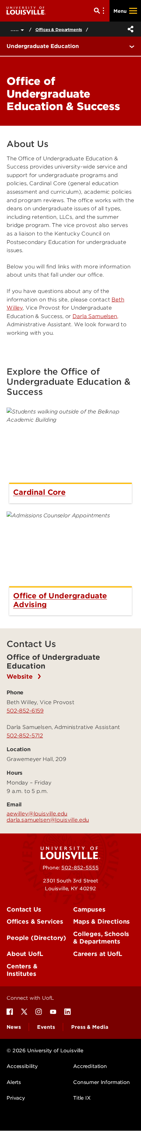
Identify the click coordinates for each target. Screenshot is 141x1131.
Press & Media (89, 1027)
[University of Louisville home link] (26, 11)
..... (15, 28)
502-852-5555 (79, 868)
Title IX (82, 1098)
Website (21, 676)
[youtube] (53, 1012)
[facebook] (10, 1012)
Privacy (16, 1098)
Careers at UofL (97, 953)
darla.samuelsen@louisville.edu (48, 819)
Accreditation (90, 1066)
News (14, 1027)
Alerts (14, 1082)
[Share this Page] (129, 29)
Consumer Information (101, 1082)
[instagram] (38, 1012)
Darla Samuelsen (94, 316)
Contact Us (24, 909)
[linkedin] (67, 1012)
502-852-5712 (25, 735)
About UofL (25, 953)
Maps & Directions (101, 921)
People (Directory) (36, 937)
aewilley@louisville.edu (37, 813)
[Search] (100, 11)
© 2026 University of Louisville (45, 1051)
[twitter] (24, 1012)
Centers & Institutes (22, 970)
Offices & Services (35, 921)
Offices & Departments (58, 29)
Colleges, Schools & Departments (101, 937)
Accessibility (22, 1066)
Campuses (89, 909)
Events (46, 1027)
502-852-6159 (25, 710)
